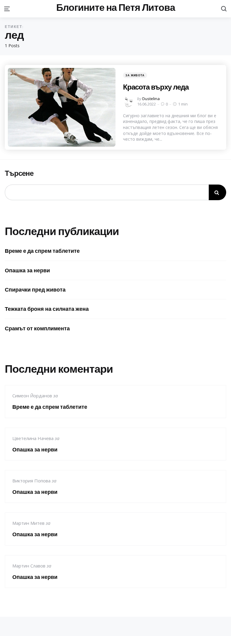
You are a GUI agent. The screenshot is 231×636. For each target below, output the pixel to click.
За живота (135, 75)
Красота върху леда (156, 86)
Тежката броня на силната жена (47, 308)
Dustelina (151, 98)
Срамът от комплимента (37, 328)
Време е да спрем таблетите (42, 250)
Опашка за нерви (27, 270)
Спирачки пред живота (35, 289)
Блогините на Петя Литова (115, 7)
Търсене (19, 173)
